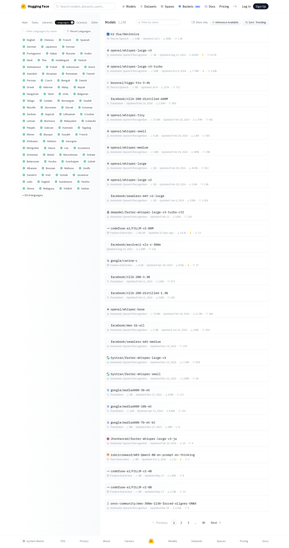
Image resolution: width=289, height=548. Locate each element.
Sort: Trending (257, 22)
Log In (246, 6)
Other (94, 22)
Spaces (169, 6)
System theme (35, 541)
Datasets (150, 6)
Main (25, 22)
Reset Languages (80, 31)
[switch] (193, 22)
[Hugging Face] (151, 541)
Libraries (47, 22)
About (106, 541)
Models (131, 6)
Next (214, 523)
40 (203, 523)
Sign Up (261, 6)
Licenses (82, 22)
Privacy (84, 541)
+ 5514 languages (32, 195)
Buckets (191, 6)
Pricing (224, 6)
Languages (65, 22)
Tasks (35, 22)
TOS (62, 541)
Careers (129, 541)
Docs (212, 6)
